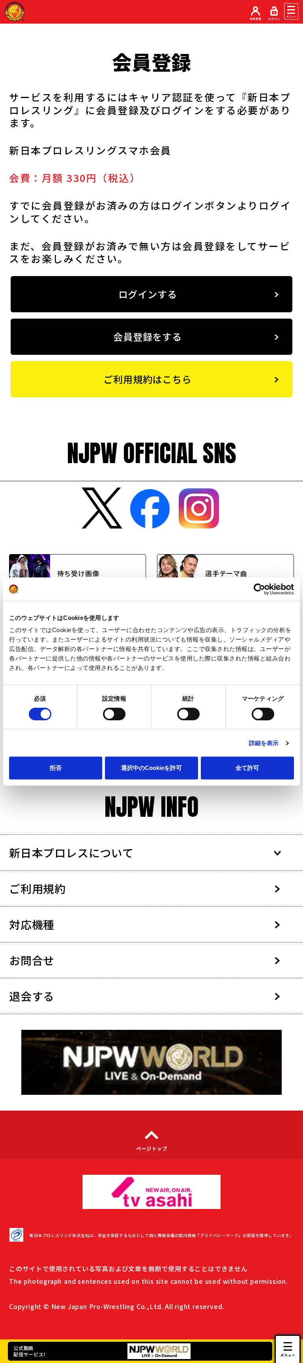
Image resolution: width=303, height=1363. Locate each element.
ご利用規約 (37, 888)
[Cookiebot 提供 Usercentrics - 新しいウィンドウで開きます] (259, 589)
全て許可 (247, 767)
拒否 (56, 767)
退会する (31, 996)
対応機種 (31, 924)
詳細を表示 (264, 743)
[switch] (114, 714)
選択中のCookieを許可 (151, 767)
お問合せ (31, 960)
